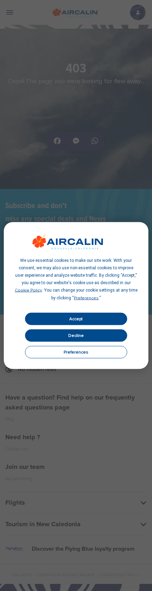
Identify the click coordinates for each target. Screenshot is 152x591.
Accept (76, 319)
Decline (76, 335)
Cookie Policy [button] (28, 290)
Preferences (76, 352)
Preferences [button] (86, 298)
